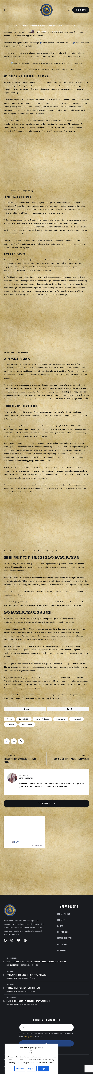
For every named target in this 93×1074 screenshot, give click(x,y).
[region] (31, 1059)
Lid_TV (16, 842)
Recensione (60, 719)
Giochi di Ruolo (12, 958)
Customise (20, 1069)
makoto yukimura (42, 719)
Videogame (10, 971)
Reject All (31, 1069)
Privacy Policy (28, 1037)
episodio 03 (23, 719)
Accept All (43, 1069)
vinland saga (27, 724)
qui (41, 42)
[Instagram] (8, 10)
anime (9, 719)
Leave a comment (44, 803)
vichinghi (10, 724)
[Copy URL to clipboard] (21, 741)
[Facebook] (5, 10)
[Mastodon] (12, 10)
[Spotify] (15, 10)
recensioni (77, 719)
